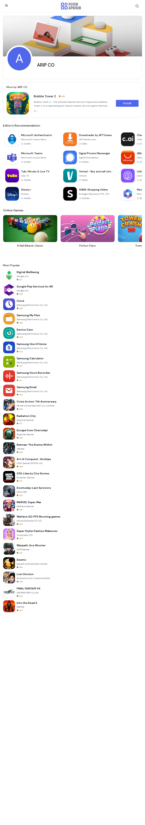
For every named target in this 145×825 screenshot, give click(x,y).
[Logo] (71, 6)
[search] (137, 6)
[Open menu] (6, 5)
